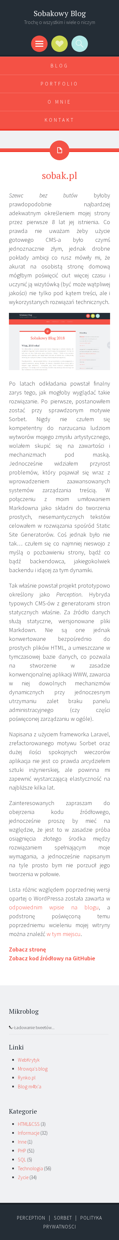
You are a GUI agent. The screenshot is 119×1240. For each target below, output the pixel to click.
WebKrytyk (29, 1060)
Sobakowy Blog (60, 13)
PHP (22, 1151)
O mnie (59, 102)
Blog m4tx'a (29, 1086)
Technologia (30, 1168)
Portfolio (60, 84)
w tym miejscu (64, 934)
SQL (22, 1159)
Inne (22, 1142)
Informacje (28, 1133)
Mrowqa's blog (33, 1069)
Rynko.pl (26, 1078)
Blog (60, 66)
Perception (31, 1218)
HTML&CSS (29, 1124)
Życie (23, 1177)
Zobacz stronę (27, 949)
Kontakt (60, 120)
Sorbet (63, 1218)
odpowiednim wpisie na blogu (54, 907)
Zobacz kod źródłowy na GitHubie (52, 958)
